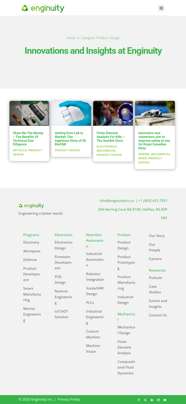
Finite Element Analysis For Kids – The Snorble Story (111, 136)
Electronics (107, 146)
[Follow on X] (145, 400)
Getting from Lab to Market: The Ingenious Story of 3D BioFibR (70, 138)
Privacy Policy (69, 399)
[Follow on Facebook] (138, 400)
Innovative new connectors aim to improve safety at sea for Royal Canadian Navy (154, 140)
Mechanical (106, 150)
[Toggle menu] (161, 8)
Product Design (67, 150)
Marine (143, 154)
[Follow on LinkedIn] (151, 400)
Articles (20, 150)
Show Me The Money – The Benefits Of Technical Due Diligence (28, 138)
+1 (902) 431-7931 (152, 200)
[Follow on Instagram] (158, 400)
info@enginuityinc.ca (118, 200)
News (142, 158)
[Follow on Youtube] (164, 400)
